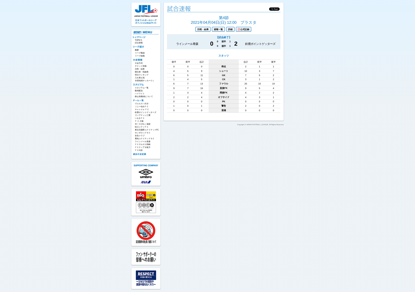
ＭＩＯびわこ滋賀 (142, 124)
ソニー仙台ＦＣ (141, 106)
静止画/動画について (144, 96)
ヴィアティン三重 (142, 115)
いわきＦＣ (140, 118)
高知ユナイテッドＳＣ (144, 139)
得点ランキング (141, 75)
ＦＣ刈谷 (139, 150)
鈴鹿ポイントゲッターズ (145, 112)
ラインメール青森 (142, 141)
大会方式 (139, 63)
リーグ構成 (140, 53)
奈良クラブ (140, 136)
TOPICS (138, 40)
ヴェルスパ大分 (141, 104)
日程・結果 (203, 29)
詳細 (230, 29)
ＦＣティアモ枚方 (142, 147)
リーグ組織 (140, 56)
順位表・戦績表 (141, 72)
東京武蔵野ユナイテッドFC (147, 130)
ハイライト (140, 94)
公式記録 (244, 29)
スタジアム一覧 (141, 88)
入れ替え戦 (140, 78)
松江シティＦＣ (141, 127)
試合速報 (139, 43)
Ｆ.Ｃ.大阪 (139, 121)
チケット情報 (141, 66)
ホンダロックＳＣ (142, 133)
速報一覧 (218, 29)
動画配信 (139, 91)
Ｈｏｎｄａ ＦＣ (142, 109)
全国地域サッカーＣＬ (144, 81)
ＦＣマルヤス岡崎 (142, 144)
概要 (137, 50)
